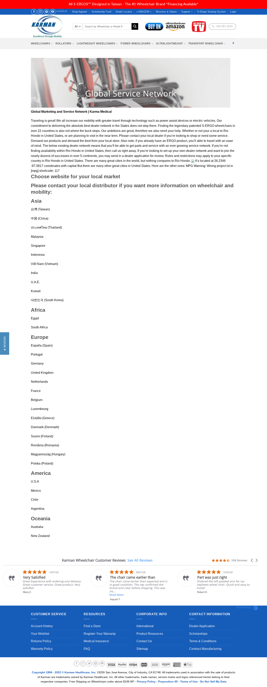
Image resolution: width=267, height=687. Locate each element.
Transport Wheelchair (205, 43)
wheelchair (210, 185)
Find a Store (92, 626)
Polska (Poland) (42, 463)
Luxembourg (39, 409)
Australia (37, 527)
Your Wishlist (40, 633)
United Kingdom (42, 372)
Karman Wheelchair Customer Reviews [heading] (94, 560)
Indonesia (38, 254)
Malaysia (37, 236)
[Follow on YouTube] (53, 11)
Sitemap (142, 648)
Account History (42, 626)
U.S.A (35, 481)
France (36, 391)
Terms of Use (189, 681)
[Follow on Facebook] (34, 11)
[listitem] (42, 581)
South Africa (39, 327)
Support (185, 11)
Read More (116, 595)
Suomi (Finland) (42, 436)
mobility (89, 120)
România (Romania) (45, 445)
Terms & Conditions (202, 641)
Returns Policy (41, 641)
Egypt (35, 318)
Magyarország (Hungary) (48, 454)
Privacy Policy (146, 681)
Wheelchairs (40, 43)
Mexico (36, 490)
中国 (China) (39, 218)
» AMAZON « (143, 11)
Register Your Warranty (100, 633)
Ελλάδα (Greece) (42, 418)
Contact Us (144, 641)
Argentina (37, 508)
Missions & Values (166, 11)
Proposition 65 (168, 681)
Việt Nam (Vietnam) (44, 264)
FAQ (87, 648)
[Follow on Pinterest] (46, 11)
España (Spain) (42, 345)
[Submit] (135, 26)
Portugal (37, 354)
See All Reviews (140, 560)
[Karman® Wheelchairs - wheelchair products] (49, 26)
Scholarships (198, 633)
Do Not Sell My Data (213, 681)
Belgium (36, 400)
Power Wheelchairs (136, 43)
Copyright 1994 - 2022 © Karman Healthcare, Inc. (64, 672)
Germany (37, 363)
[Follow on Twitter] (89, 663)
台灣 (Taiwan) (40, 209)
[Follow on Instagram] (40, 11)
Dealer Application (202, 626)
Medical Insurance (96, 641)
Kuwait (35, 291)
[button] (252, 560)
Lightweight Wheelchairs (96, 43)
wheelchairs (223, 125)
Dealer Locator (124, 11)
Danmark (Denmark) (45, 427)
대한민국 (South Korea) (47, 300)
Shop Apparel (79, 11)
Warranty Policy (42, 648)
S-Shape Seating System (211, 11)
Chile (34, 499)
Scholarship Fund (101, 11)
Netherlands (39, 381)
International (145, 626)
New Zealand (40, 536)
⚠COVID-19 (61, 11)
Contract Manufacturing (205, 648)
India (34, 273)
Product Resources (149, 633)
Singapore (38, 245)
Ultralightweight (169, 43)
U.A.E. (35, 282)
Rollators (63, 43)
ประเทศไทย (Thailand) (46, 227)
